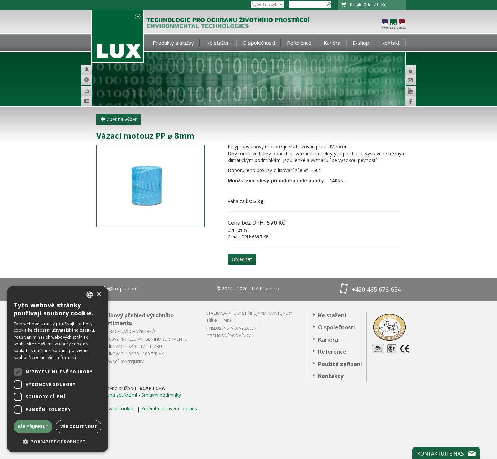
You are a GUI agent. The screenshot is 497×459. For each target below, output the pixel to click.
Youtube (410, 91)
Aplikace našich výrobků (128, 332)
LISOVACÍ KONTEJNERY (122, 362)
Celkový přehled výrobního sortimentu (137, 319)
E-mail (410, 80)
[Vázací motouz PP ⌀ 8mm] (156, 186)
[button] (57, 441)
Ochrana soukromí (116, 395)
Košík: (368, 4)
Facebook (410, 101)
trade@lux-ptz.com (117, 288)
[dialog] (57, 369)
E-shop (361, 42)
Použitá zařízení (340, 364)
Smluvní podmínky (161, 395)
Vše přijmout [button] (33, 426)
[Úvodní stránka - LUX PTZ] (117, 36)
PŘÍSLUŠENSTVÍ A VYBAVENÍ (232, 328)
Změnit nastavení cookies (169, 408)
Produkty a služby (173, 42)
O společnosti (259, 42)
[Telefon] (410, 70)
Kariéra (332, 42)
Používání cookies (116, 408)
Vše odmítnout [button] (78, 426)
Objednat (242, 259)
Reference (299, 42)
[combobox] (89, 294)
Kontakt (390, 42)
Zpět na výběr (121, 119)
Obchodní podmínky (228, 336)
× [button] (98, 294)
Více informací (62, 357)
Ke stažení (218, 42)
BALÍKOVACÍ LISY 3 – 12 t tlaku (131, 346)
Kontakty (331, 376)
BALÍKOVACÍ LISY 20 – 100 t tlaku (134, 354)
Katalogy (89, 91)
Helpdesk (89, 70)
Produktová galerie (96, 102)
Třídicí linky (219, 320)
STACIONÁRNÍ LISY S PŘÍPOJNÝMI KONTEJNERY (249, 313)
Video (89, 80)
